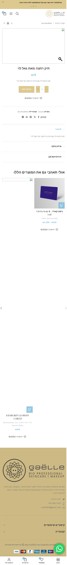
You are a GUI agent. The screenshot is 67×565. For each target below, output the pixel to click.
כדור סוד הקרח (25, 423)
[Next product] (4, 23)
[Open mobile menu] (11, 13)
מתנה (43, 218)
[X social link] (35, 117)
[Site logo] (55, 14)
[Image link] (33, 470)
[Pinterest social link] (31, 117)
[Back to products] (8, 23)
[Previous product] (12, 23)
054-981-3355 (54, 503)
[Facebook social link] (39, 117)
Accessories (46, 23)
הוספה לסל (26, 89)
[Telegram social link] (23, 117)
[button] (34, 98)
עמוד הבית (60, 23)
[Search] (17, 13)
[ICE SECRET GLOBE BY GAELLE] (17, 295)
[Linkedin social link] (27, 117)
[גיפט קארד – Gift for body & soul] (49, 193)
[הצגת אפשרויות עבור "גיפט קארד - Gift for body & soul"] (61, 205)
